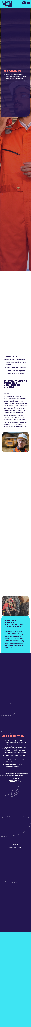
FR (24, 2)
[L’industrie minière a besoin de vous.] (7, 4)
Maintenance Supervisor (10, 362)
